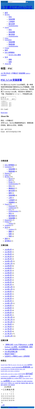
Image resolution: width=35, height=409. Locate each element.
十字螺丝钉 (14, 73)
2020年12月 (8, 261)
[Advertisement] (17, 145)
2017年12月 (8, 317)
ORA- (21, 376)
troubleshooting (13, 26)
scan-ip (31, 378)
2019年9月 (8, 291)
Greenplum (8, 40)
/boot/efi (3, 364)
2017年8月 (8, 324)
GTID (31, 367)
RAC (10, 209)
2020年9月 (8, 266)
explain (25, 364)
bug (9, 364)
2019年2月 (8, 298)
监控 (6, 50)
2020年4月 (8, 277)
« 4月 (3, 405)
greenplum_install (9, 367)
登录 (2, 384)
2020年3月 (8, 280)
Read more (4, 112)
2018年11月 (8, 303)
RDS (10, 180)
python (16, 378)
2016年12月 (8, 336)
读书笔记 (8, 241)
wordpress (8, 225)
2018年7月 (8, 310)
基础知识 (12, 188)
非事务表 (12, 384)
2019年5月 (8, 294)
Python (7, 48)
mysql (29, 373)
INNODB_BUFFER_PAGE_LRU (17, 369)
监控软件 (5, 384)
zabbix (10, 383)
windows (11, 229)
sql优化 (6, 381)
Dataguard (12, 206)
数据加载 (12, 44)
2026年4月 (8, 249)
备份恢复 (12, 34)
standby (14, 381)
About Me (8, 64)
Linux (6, 38)
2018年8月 (8, 308)
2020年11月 (8, 263)
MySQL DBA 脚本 (15, 55)
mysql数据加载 (12, 376)
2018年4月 (8, 312)
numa (17, 376)
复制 (10, 193)
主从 (13, 383)
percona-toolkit (6, 378)
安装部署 (12, 19)
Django (11, 223)
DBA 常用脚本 (10, 52)
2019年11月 (8, 289)
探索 (10, 62)
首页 (6, 13)
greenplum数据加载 (23, 367)
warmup (5, 383)
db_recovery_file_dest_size (17, 364)
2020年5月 (8, 275)
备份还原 (12, 24)
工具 (10, 198)
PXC (13, 378)
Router (11, 182)
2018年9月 (8, 305)
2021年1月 (8, 259)
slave (2, 381)
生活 (6, 57)
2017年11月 (8, 320)
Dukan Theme (13, 407)
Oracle (7, 27)
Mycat (10, 178)
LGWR (19, 373)
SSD (11, 381)
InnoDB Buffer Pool (5, 369)
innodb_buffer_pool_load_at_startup (9, 373)
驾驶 (10, 236)
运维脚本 (12, 202)
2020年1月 (8, 284)
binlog (6, 364)
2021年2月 (8, 256)
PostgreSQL (8, 220)
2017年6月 (8, 327)
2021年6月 (8, 254)
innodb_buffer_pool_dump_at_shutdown (10, 371)
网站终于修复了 (10, 354)
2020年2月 (8, 282)
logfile (23, 374)
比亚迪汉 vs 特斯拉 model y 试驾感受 (17, 356)
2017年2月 (8, 331)
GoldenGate (12, 208)
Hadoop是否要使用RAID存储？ (15, 349)
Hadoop (7, 173)
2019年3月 (8, 296)
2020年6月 (8, 273)
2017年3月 (8, 329)
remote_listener (25, 378)
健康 (10, 59)
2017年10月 (8, 322)
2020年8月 (8, 268)
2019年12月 (8, 287)
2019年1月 (8, 301)
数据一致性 (28, 383)
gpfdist (29, 365)
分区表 (16, 383)
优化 (10, 17)
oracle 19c (27, 376)
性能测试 (23, 383)
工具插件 (12, 21)
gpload (2, 367)
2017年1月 (8, 334)
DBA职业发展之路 (11, 351)
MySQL (7, 14)
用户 (32, 383)
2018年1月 (8, 315)
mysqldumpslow (4, 376)
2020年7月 (8, 270)
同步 (19, 383)
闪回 (9, 384)
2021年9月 (8, 252)
